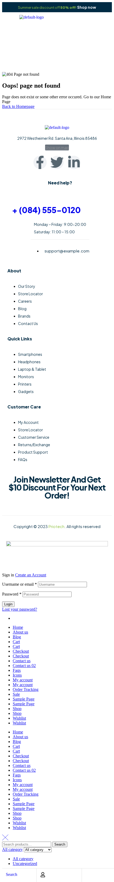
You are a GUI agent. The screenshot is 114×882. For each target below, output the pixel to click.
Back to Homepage (18, 106)
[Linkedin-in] (74, 162)
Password (11, 594)
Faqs (17, 670)
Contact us (21, 661)
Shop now (86, 7)
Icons (17, 675)
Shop (17, 708)
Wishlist (19, 718)
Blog (17, 637)
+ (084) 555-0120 (46, 210)
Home (48, 53)
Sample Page (23, 699)
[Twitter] (57, 162)
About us (20, 632)
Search (59, 844)
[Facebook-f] (40, 162)
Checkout (21, 651)
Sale (16, 694)
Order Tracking (25, 689)
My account (23, 680)
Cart (16, 641)
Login (8, 604)
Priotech (56, 526)
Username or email (19, 584)
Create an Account (30, 575)
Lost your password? (19, 609)
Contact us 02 (24, 665)
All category (23, 858)
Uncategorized (25, 863)
